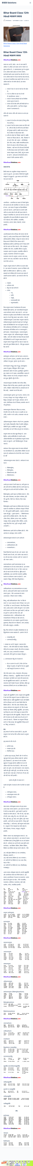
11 (28, 1162)
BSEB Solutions (9, 2)
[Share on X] (1, 585)
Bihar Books (11, 1164)
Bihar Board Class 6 (12, 1162)
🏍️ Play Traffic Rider (24, 1164)
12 (7, 1164)
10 (25, 1162)
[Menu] (30, 2)
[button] (16, 1163)
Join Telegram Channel (17, 1164)
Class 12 (26, 20)
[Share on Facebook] (1, 581)
